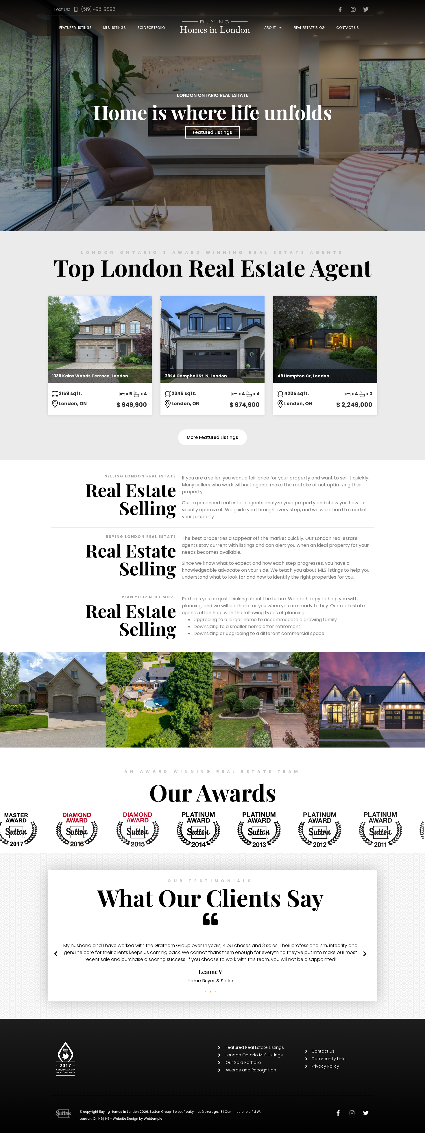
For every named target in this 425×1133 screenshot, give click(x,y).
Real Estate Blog (309, 27)
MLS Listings (114, 27)
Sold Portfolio (151, 27)
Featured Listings (75, 27)
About (270, 27)
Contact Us (347, 27)
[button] (56, 997)
